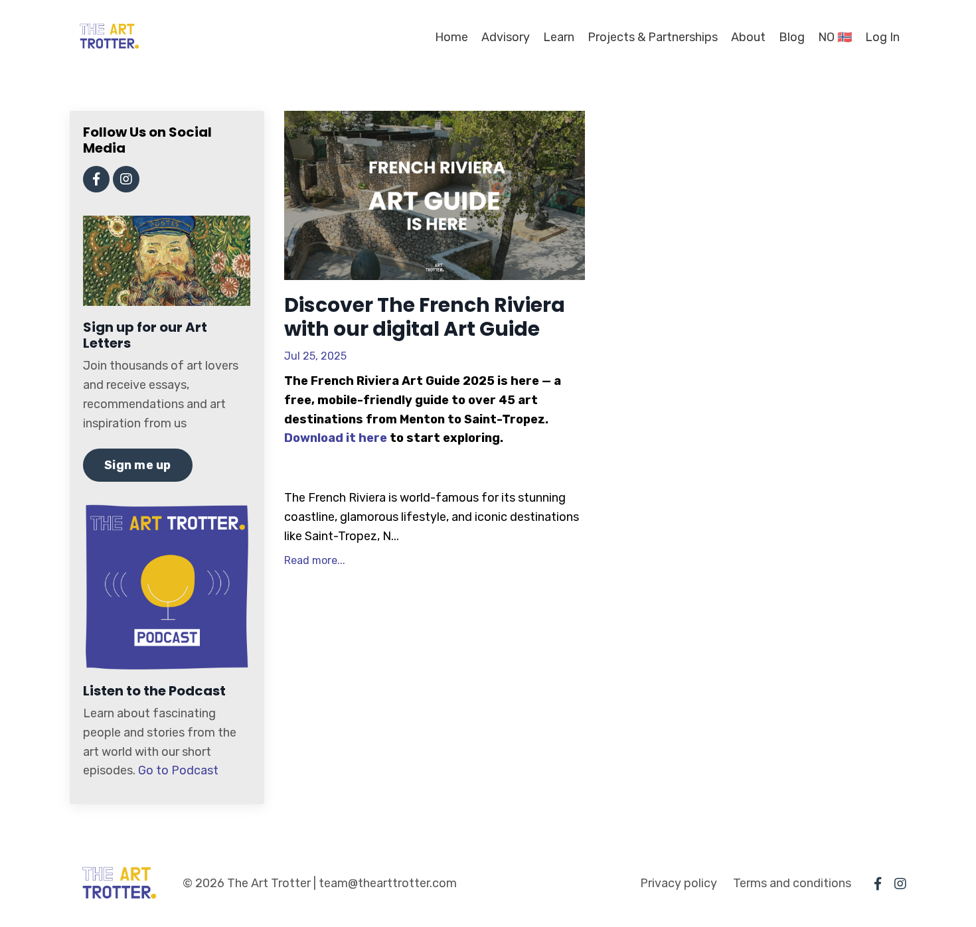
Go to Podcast (178, 770)
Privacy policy (678, 883)
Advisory (505, 37)
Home (451, 37)
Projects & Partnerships (653, 37)
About (748, 37)
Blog (792, 37)
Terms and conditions (792, 883)
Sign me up (137, 465)
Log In (882, 37)
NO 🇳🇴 (835, 37)
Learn (558, 37)
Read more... (314, 560)
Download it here (335, 438)
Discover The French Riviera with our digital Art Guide (424, 317)
